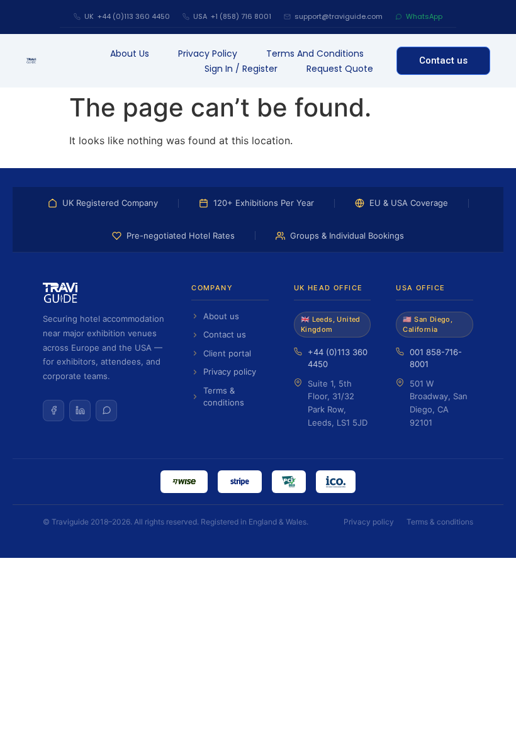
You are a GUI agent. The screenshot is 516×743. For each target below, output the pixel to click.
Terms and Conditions (315, 53)
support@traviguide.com (338, 16)
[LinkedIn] (80, 410)
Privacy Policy (207, 53)
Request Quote (339, 68)
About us (129, 53)
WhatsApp (424, 16)
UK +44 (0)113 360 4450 (127, 16)
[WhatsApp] (106, 410)
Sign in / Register (241, 68)
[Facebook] (53, 410)
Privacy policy (229, 371)
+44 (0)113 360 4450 (337, 358)
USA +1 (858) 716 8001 (232, 16)
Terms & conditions (223, 396)
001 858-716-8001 (436, 358)
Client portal (227, 353)
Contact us (224, 334)
